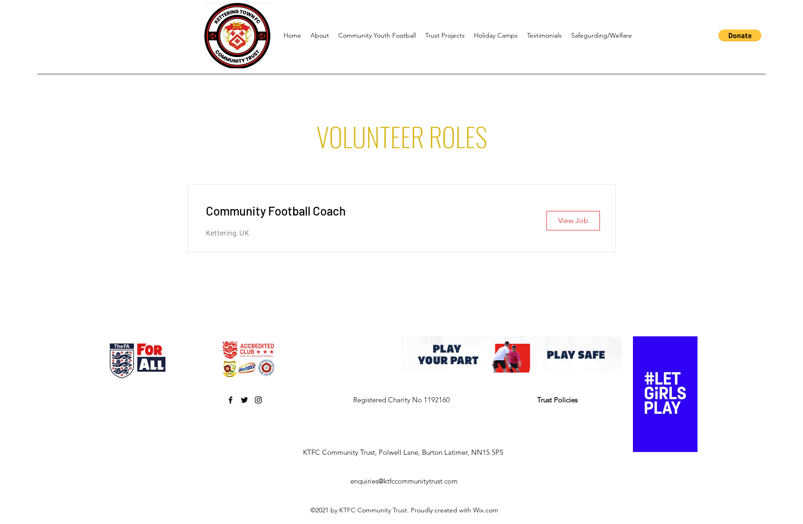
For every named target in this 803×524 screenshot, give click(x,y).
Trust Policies (557, 399)
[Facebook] (230, 400)
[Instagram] (258, 400)
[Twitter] (244, 400)
